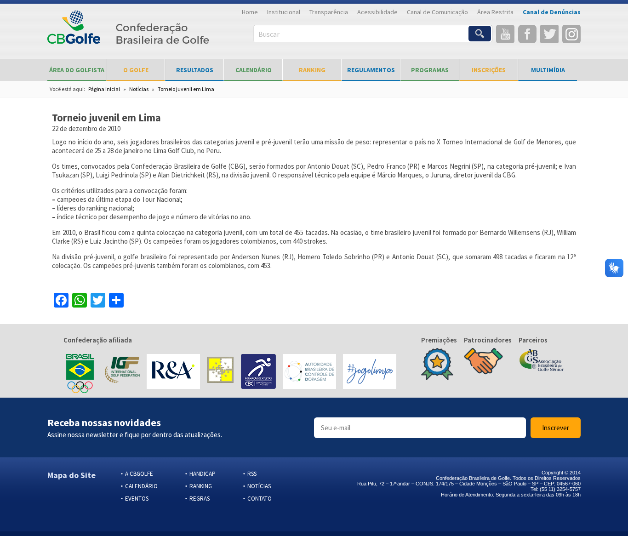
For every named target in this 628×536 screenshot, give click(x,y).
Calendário (253, 70)
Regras (199, 498)
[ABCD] (309, 372)
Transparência (328, 12)
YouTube (505, 34)
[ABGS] (542, 361)
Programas (430, 70)
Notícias (138, 89)
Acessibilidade (377, 12)
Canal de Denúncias (552, 12)
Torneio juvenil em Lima (186, 89)
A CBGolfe (139, 474)
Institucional (283, 12)
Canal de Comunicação (437, 12)
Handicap (202, 474)
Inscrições (489, 70)
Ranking (312, 70)
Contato (259, 498)
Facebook (527, 34)
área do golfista (76, 70)
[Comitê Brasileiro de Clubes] (258, 372)
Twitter (549, 34)
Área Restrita (495, 12)
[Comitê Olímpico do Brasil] (80, 372)
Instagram (571, 34)
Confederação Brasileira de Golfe (128, 32)
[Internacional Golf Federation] (121, 372)
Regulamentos (371, 70)
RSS (252, 474)
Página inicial (104, 89)
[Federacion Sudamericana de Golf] (220, 372)
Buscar (269, 34)
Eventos (136, 498)
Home (250, 12)
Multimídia (548, 70)
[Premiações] (437, 365)
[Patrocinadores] (483, 362)
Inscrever (555, 427)
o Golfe (135, 70)
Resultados (194, 70)
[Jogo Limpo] (369, 372)
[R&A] (173, 372)
